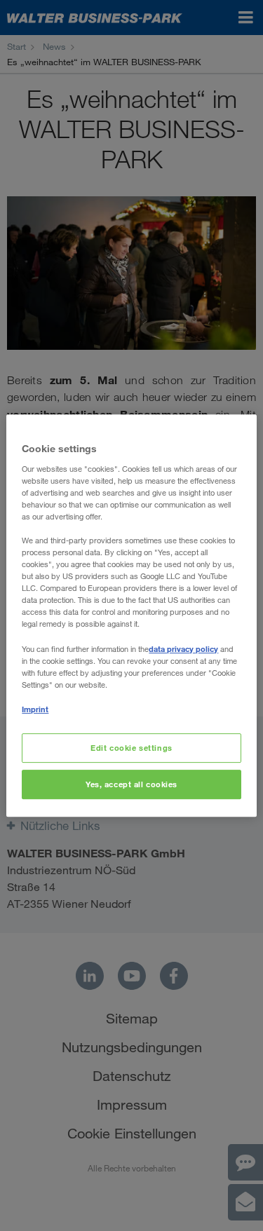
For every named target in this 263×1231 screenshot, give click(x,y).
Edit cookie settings (131, 747)
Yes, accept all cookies (131, 784)
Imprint (35, 709)
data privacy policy (183, 649)
